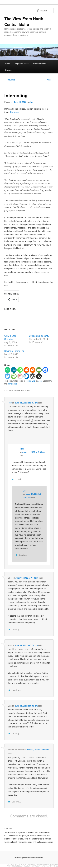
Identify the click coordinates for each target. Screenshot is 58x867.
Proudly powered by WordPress (29, 857)
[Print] (32, 370)
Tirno (22, 448)
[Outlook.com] (26, 376)
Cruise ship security (39, 335)
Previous (9, 79)
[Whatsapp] (20, 370)
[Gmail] (20, 376)
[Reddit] (26, 370)
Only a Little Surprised (10, 337)
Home (7, 63)
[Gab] (7, 370)
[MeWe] (14, 370)
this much (14, 112)
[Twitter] (7, 376)
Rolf (10, 402)
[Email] (39, 370)
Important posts (22, 63)
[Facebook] (45, 370)
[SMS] (14, 376)
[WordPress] (32, 376)
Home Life (30, 380)
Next (50, 79)
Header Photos (39, 63)
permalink (12, 383)
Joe (31, 102)
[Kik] (39, 376)
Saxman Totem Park (14, 350)
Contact (8, 70)
